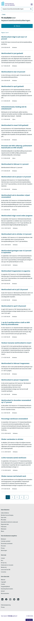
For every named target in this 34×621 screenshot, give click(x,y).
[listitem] (2, 599)
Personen (3, 545)
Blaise (2, 531)
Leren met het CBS (5, 569)
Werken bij (4, 567)
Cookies (3, 584)
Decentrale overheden (6, 543)
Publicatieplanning (6, 605)
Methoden (3, 529)
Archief (3, 591)
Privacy (3, 548)
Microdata (3, 519)
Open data (3, 517)
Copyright (3, 582)
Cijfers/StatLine (5, 513)
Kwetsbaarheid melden (7, 588)
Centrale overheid (5, 541)
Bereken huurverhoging (7, 515)
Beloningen (4, 550)
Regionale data (5, 524)
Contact (3, 558)
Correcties (3, 572)
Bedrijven (3, 539)
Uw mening (29, 620)
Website (3, 579)
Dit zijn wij (3, 562)
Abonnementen (5, 593)
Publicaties (4, 526)
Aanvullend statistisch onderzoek (9, 522)
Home (3, 14)
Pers (2, 560)
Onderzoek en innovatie (7, 565)
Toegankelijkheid (5, 586)
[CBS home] (8, 3)
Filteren (18, 26)
